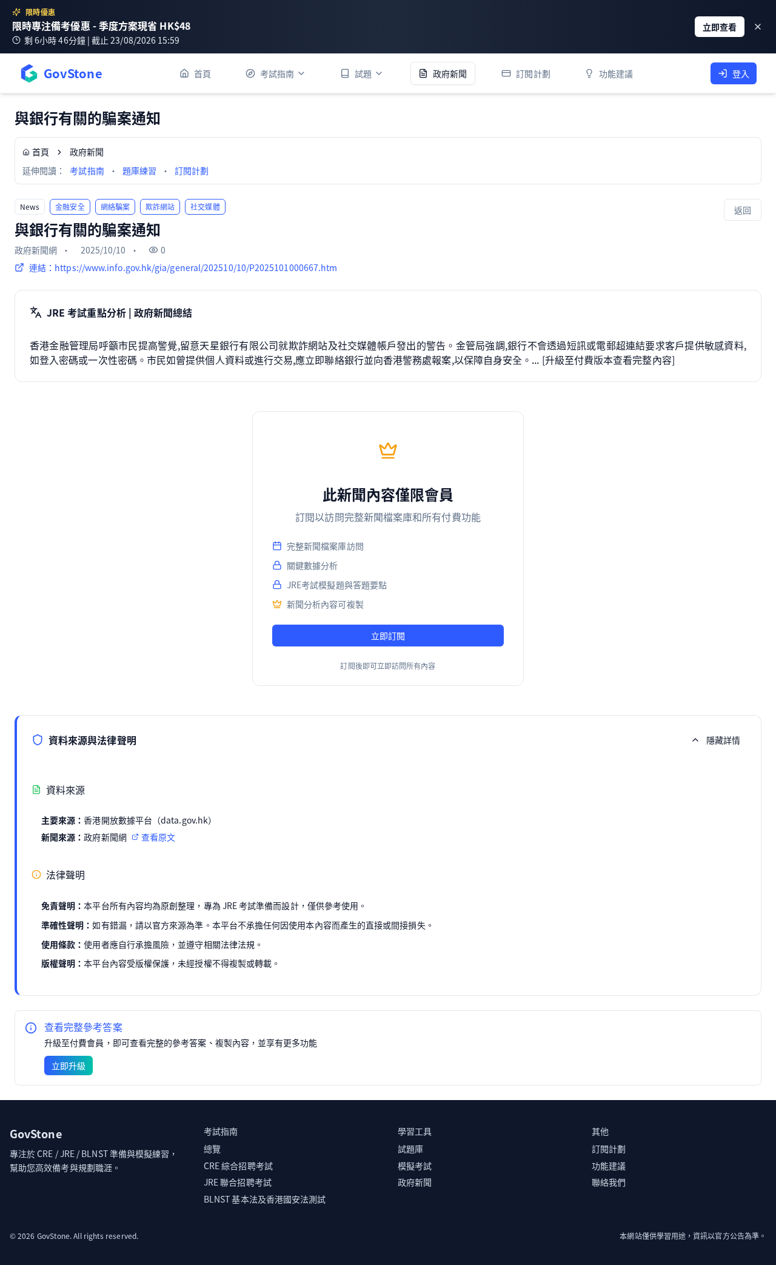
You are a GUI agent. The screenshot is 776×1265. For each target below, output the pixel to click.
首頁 (40, 152)
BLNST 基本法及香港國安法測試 (265, 1199)
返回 (742, 210)
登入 (740, 73)
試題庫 (410, 1149)
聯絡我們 (609, 1182)
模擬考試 (415, 1165)
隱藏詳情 (723, 740)
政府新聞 (415, 1182)
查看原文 (158, 837)
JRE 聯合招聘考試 (238, 1182)
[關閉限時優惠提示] (757, 26)
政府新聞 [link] (87, 152)
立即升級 (68, 1065)
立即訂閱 (388, 635)
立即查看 (720, 27)
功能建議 (609, 1165)
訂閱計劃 (192, 170)
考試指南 (87, 170)
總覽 (212, 1149)
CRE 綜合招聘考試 (238, 1165)
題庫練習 (139, 170)
